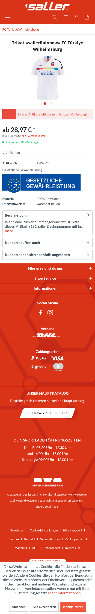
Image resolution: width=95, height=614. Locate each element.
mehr (9, 230)
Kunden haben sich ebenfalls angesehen (37, 254)
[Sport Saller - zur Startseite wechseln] (47, 6)
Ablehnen (19, 607)
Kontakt (29, 539)
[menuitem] (9, 17)
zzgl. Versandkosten (34, 136)
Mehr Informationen (64, 593)
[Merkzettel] (65, 17)
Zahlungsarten (74, 539)
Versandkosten (25, 500)
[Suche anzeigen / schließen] (54, 17)
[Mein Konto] (76, 17)
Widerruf (21, 548)
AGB (35, 548)
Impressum (72, 548)
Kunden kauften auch (22, 242)
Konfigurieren (73, 607)
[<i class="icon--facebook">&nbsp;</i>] (41, 313)
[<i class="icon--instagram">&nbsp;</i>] (51, 313)
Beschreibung (16, 215)
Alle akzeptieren (44, 607)
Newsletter (17, 530)
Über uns (13, 539)
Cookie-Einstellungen (44, 530)
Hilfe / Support (72, 530)
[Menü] (9, 17)
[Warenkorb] (87, 17)
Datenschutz (51, 548)
